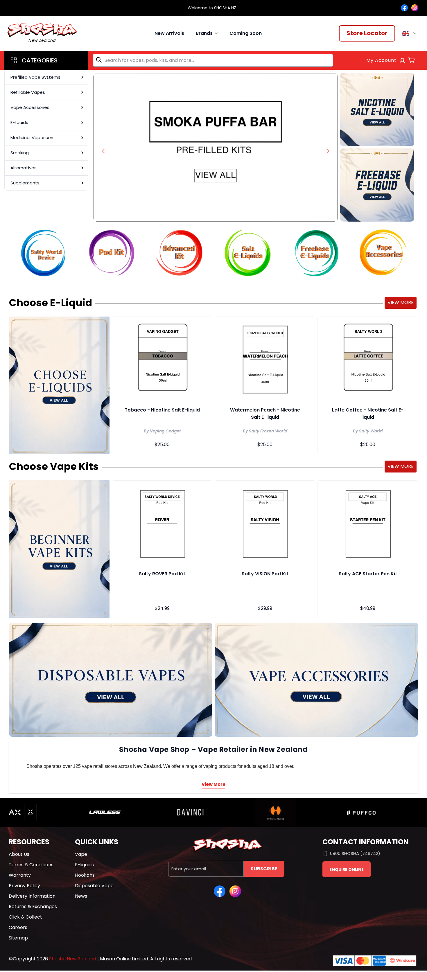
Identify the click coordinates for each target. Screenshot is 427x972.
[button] (46, 60)
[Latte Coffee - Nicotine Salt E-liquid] (368, 358)
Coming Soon (245, 33)
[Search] (100, 59)
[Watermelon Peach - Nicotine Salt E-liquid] (265, 358)
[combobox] (213, 60)
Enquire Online (346, 869)
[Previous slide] (103, 151)
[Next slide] (327, 151)
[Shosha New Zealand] (215, 147)
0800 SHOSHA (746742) (355, 853)
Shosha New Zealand (72, 958)
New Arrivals (169, 33)
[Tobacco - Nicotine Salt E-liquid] (162, 358)
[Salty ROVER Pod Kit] (162, 522)
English (410, 33)
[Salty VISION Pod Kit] (265, 522)
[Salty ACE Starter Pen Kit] (368, 522)
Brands (204, 33)
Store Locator (367, 33)
